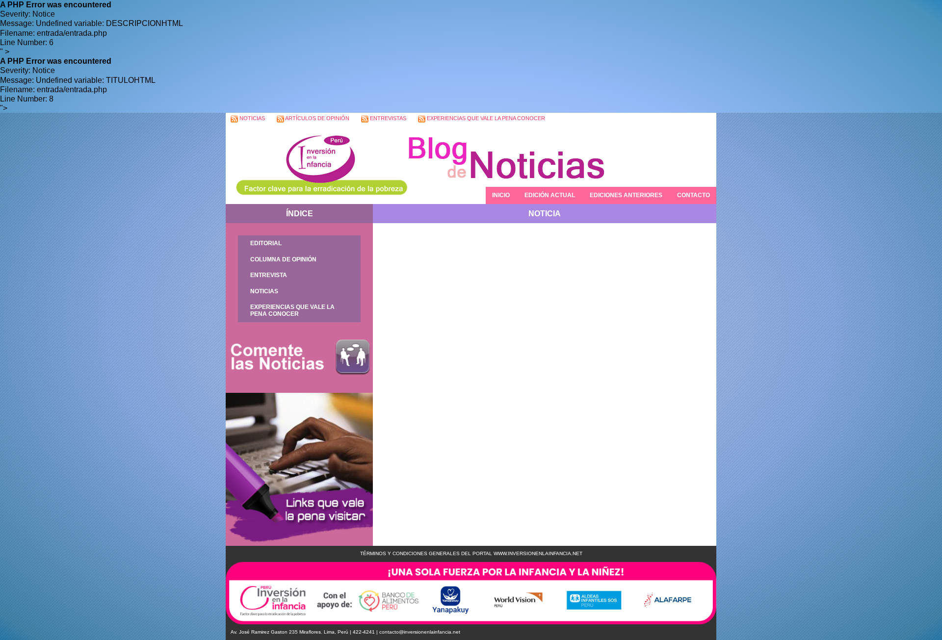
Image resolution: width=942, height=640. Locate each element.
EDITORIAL (266, 243)
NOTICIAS (251, 118)
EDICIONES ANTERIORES (626, 195)
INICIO (501, 195)
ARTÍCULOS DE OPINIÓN (316, 118)
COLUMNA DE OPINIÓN (283, 259)
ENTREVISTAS (387, 118)
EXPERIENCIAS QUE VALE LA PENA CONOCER (485, 118)
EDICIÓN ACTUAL (549, 195)
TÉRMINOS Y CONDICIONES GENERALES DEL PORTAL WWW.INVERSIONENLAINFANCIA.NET (471, 553)
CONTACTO (693, 195)
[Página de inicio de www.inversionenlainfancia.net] (316, 164)
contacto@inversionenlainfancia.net (419, 632)
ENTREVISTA (268, 275)
